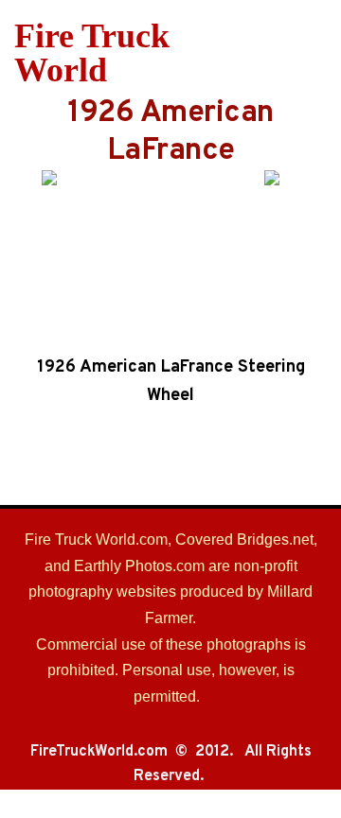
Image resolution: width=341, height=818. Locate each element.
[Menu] (315, 53)
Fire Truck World (92, 53)
